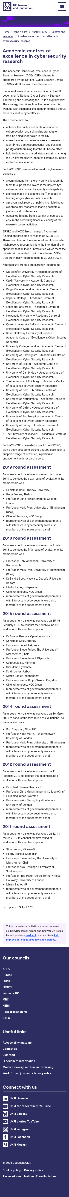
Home (6, 32)
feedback (30, 935)
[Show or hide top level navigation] (62, 6)
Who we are (20, 32)
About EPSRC (39, 32)
